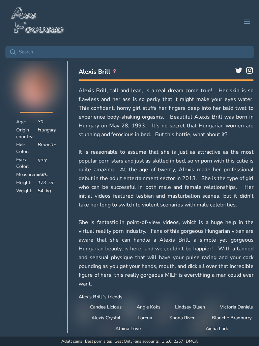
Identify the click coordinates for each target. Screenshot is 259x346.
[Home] (37, 21)
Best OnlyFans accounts (137, 341)
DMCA (192, 341)
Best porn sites (98, 341)
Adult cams (71, 341)
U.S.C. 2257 (172, 341)
